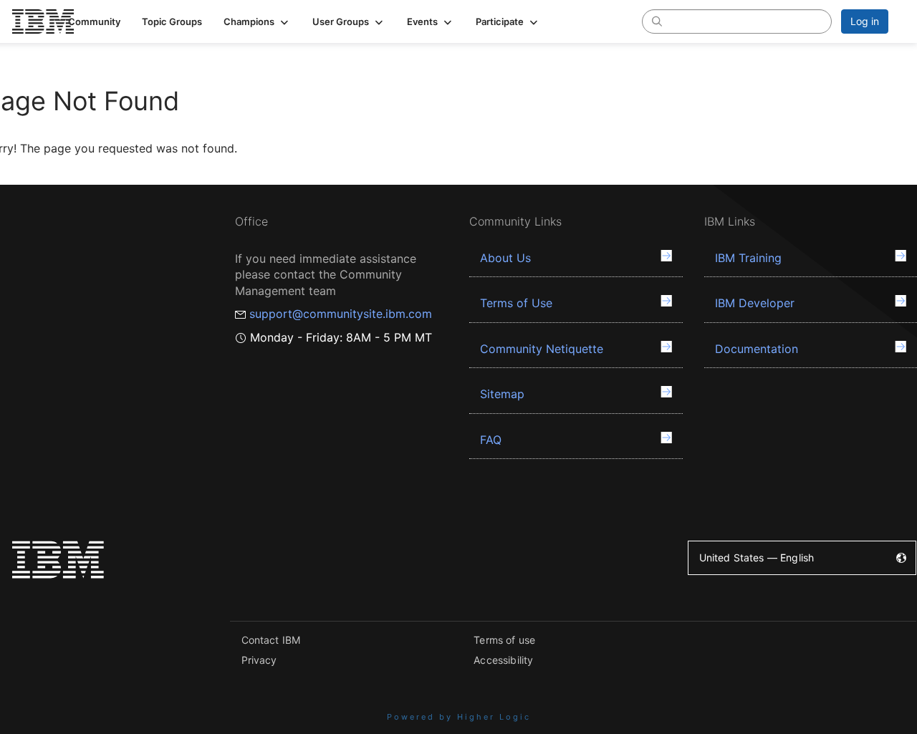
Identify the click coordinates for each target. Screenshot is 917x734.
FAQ (490, 440)
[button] (257, 21)
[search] (657, 20)
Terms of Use (516, 303)
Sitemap (502, 394)
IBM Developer (754, 303)
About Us (505, 258)
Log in (864, 21)
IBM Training (748, 258)
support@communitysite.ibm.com (340, 313)
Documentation (756, 349)
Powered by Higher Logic (459, 717)
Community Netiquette (541, 349)
